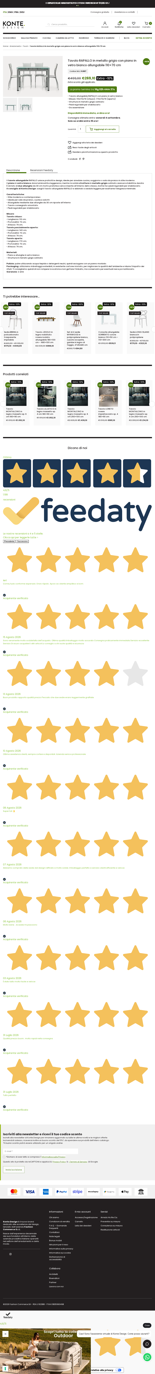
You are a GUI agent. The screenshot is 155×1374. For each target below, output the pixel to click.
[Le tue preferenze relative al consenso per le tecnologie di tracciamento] (5, 1369)
